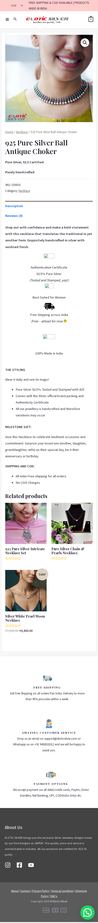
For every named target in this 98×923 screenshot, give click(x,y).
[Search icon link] (15, 19)
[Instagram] (8, 865)
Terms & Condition (62, 891)
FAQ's (53, 896)
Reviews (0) (14, 216)
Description (14, 206)
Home (9, 132)
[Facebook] (19, 865)
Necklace (22, 132)
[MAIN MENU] (7, 19)
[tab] (49, 206)
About (15, 891)
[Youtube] (31, 865)
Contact (25, 891)
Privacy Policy (40, 891)
